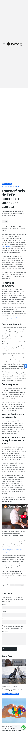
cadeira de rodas (7, 246)
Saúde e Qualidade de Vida (10, 186)
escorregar (5, 346)
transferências (19, 585)
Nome (4, 604)
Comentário (5, 631)
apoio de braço (15, 318)
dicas (12, 585)
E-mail (4, 611)
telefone (8, 580)
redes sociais (21, 578)
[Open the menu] (4, 44)
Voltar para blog (6, 183)
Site (3, 618)
